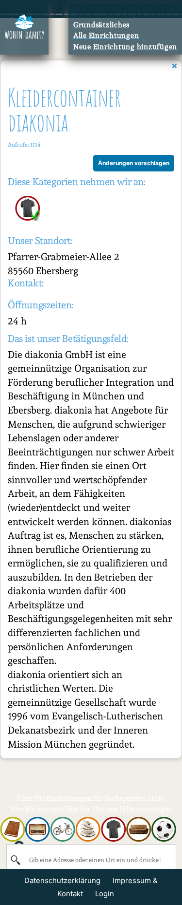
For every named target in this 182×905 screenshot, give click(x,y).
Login (104, 893)
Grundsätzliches (101, 24)
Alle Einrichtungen (106, 35)
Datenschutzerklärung (62, 880)
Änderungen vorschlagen (133, 163)
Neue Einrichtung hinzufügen (125, 46)
